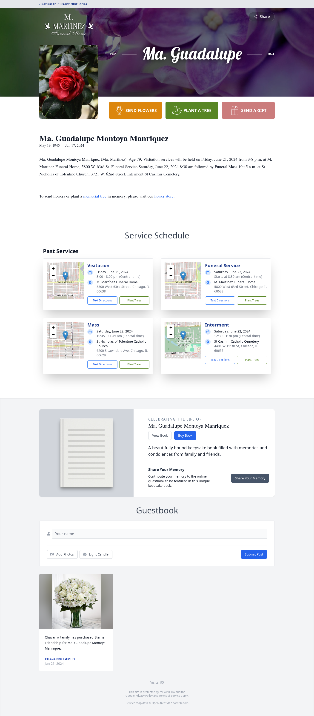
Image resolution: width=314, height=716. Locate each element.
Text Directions (102, 300)
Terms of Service (169, 696)
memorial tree (94, 196)
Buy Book (185, 435)
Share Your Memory (250, 478)
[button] (65, 276)
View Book (160, 435)
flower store (164, 196)
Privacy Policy (144, 696)
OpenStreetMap (162, 703)
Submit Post (254, 554)
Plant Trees (134, 300)
